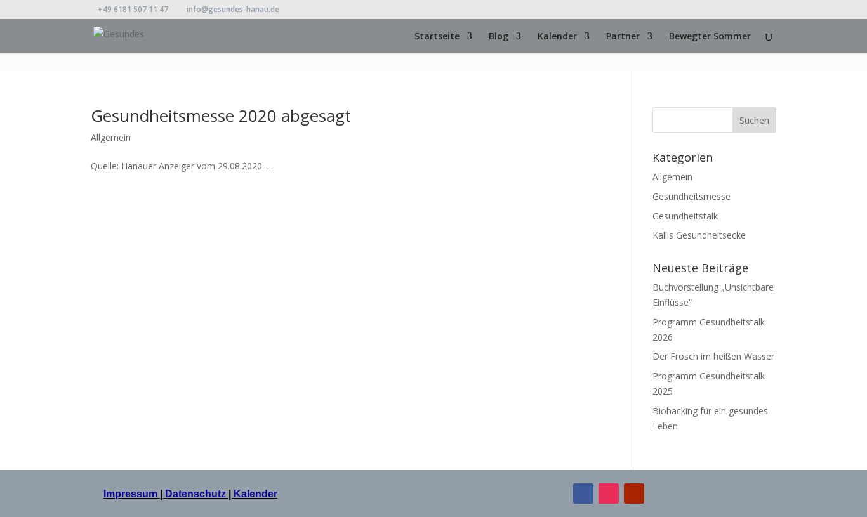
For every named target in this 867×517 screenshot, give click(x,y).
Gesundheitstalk (685, 216)
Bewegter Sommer (710, 37)
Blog (498, 37)
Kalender (557, 37)
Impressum (131, 493)
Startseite (437, 37)
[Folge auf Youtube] (634, 493)
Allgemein (111, 137)
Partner (623, 37)
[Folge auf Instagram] (609, 493)
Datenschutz (195, 493)
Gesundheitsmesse (691, 196)
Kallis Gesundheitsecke (699, 235)
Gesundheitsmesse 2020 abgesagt (221, 115)
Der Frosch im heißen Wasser (713, 356)
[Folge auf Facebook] (583, 493)
